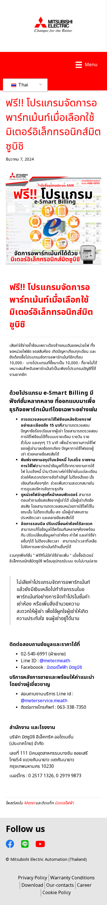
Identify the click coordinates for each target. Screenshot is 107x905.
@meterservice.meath (44, 700)
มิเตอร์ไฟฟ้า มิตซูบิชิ (64, 667)
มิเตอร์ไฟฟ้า (64, 803)
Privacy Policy (32, 877)
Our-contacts (60, 885)
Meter (29, 803)
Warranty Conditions (72, 877)
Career (84, 885)
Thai (22, 85)
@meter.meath (55, 660)
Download (32, 885)
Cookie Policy (57, 892)
